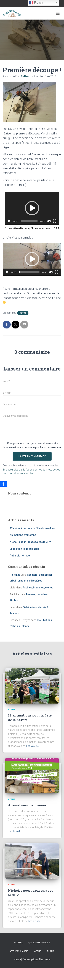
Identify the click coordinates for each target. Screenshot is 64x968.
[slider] (29, 272)
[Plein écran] (55, 221)
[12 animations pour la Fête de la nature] (32, 685)
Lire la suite (32, 746)
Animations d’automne (23, 535)
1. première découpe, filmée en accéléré (28, 228)
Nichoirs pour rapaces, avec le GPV (30, 541)
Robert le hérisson (20, 555)
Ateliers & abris (19, 951)
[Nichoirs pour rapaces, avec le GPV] (32, 860)
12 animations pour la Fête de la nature (32, 528)
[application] (32, 208)
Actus (23, 313)
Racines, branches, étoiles (38, 587)
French (38, 2)
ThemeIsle (44, 959)
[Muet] (49, 221)
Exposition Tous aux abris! (25, 548)
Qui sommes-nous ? (39, 942)
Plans (50, 951)
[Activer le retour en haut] (57, 960)
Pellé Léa (15, 574)
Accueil (18, 942)
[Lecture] (9, 221)
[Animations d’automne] (32, 775)
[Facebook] (3, 484)
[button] (32, 208)
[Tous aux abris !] (13, 13)
